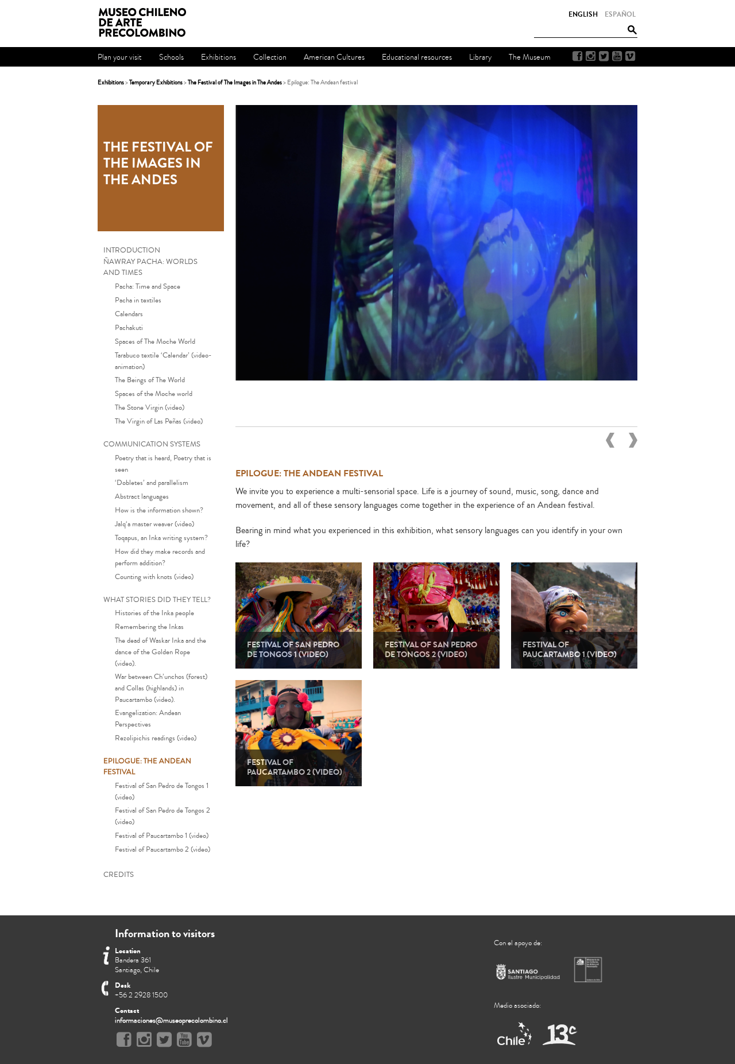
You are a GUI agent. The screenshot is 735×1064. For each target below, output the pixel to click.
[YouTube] (617, 56)
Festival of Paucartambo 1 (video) (161, 835)
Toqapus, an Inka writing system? (161, 538)
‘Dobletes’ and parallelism (151, 482)
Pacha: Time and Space (147, 286)
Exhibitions (111, 82)
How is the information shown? (159, 510)
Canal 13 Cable (559, 1034)
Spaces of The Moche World (155, 341)
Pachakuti (129, 328)
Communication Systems (151, 444)
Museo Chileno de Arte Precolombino (146, 23)
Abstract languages (142, 496)
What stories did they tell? (157, 600)
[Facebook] (577, 56)
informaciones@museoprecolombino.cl (171, 1020)
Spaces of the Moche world (153, 394)
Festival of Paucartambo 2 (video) (162, 849)
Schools (171, 57)
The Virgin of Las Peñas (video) (159, 421)
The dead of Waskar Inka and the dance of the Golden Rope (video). (160, 652)
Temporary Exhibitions (156, 82)
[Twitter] (604, 56)
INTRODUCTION (131, 250)
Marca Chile (515, 1034)
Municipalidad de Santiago (528, 974)
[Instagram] (590, 56)
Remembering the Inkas (149, 627)
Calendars (129, 314)
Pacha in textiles (138, 300)
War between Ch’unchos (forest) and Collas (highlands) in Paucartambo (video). (161, 688)
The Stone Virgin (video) (149, 407)
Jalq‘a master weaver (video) (154, 524)
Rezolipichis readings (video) (155, 738)
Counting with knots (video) (154, 577)
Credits (118, 874)
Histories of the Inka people (154, 613)
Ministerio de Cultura (589, 969)
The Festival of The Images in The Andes (235, 82)
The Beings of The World (150, 380)
